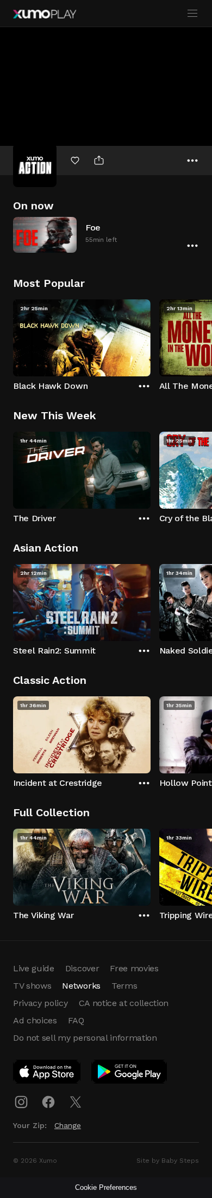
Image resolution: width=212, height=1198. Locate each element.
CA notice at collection (124, 1003)
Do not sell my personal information (85, 1038)
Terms (124, 986)
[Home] (44, 14)
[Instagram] (21, 1102)
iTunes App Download (47, 1074)
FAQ (76, 1020)
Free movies (134, 968)
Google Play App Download (129, 1074)
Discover (82, 968)
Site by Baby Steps (167, 1160)
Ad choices (35, 1020)
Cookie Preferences (106, 1187)
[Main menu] (192, 13)
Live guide (33, 968)
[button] (106, 234)
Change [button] (67, 1125)
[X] (75, 1102)
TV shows (32, 986)
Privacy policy (40, 1003)
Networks (81, 986)
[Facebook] (48, 1102)
